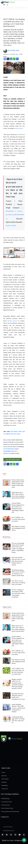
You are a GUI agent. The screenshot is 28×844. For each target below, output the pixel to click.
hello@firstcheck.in (10, 451)
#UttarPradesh (10, 211)
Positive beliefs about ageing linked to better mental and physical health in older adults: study (18, 483)
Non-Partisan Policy (7, 808)
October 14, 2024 (11, 225)
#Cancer (20, 211)
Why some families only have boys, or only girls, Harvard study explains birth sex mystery (18, 561)
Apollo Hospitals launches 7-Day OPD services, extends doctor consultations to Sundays (18, 708)
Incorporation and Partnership (10, 811)
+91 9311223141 (8, 827)
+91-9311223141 (9, 449)
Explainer (4, 782)
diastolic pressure (12, 321)
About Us (4, 775)
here (7, 453)
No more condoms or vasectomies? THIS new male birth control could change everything (18, 593)
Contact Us (5, 788)
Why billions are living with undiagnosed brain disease (18, 528)
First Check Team (13, 50)
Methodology (5, 798)
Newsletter (5, 785)
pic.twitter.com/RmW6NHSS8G (15, 214)
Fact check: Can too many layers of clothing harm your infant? (18, 582)
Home (3, 772)
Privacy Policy (6, 805)
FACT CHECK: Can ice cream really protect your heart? (18, 519)
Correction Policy (7, 802)
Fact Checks (5, 779)
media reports (19, 128)
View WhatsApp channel (12, 459)
